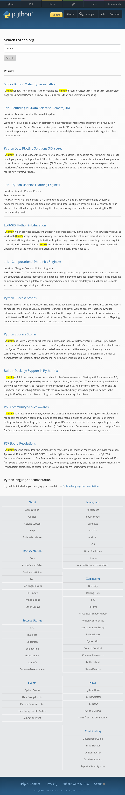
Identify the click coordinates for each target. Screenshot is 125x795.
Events (32, 683)
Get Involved (93, 662)
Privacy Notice (86, 791)
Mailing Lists (93, 593)
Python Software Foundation (59, 791)
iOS (93, 544)
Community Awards (93, 655)
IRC (93, 600)
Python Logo (93, 634)
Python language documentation (81, 486)
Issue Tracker (93, 745)
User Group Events (32, 697)
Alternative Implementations (92, 565)
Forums (93, 606)
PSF (31, 4)
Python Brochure (32, 537)
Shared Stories (93, 669)
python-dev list (93, 752)
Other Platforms (93, 551)
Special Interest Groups (93, 627)
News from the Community (92, 717)
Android (92, 537)
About (32, 502)
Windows (93, 523)
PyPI (73, 4)
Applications (32, 509)
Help (32, 530)
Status (98, 784)
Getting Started (32, 523)
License (93, 558)
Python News (93, 690)
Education (32, 641)
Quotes (32, 516)
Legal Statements (75, 791)
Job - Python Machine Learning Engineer (32, 185)
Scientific (32, 662)
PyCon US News (92, 710)
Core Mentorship (93, 759)
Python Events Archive (32, 704)
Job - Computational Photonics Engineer (32, 262)
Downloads (93, 502)
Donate (56, 14)
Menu (70, 14)
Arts (32, 628)
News (93, 683)
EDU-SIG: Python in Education (25, 225)
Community (114, 4)
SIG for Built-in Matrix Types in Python (30, 84)
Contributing (93, 731)
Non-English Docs (32, 586)
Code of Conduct (93, 648)
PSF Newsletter (93, 696)
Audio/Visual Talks (32, 565)
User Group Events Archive (32, 711)
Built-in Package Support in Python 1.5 (31, 371)
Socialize (115, 14)
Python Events (32, 690)
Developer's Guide (93, 738)
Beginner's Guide (32, 572)
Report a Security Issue (93, 766)
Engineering (32, 648)
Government (32, 655)
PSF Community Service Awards (26, 407)
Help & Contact (30, 784)
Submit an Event (32, 717)
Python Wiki (92, 641)
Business (32, 634)
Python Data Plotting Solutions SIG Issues (33, 149)
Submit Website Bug (76, 784)
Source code (93, 516)
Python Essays (32, 606)
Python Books (32, 599)
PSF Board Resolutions (20, 444)
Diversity (93, 586)
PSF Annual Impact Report (93, 613)
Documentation (32, 551)
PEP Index (32, 593)
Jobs (94, 4)
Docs (52, 4)
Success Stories (32, 620)
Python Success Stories (20, 298)
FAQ (32, 579)
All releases (93, 509)
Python (10, 4)
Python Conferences (93, 620)
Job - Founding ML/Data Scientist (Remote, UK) (37, 108)
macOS (93, 530)
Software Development (32, 669)
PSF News (93, 703)
